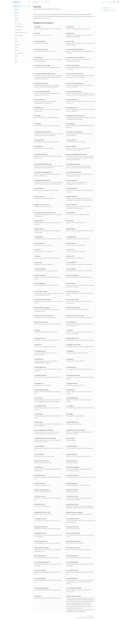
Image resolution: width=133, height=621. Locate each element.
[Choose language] (114, 2)
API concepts (78, 16)
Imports (17, 41)
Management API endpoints (43, 23)
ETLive (16, 47)
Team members (18, 53)
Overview (16, 6)
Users (16, 59)
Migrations (17, 44)
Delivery (17, 56)
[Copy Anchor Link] (55, 23)
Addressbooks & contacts (21, 32)
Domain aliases (18, 24)
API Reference (110, 2)
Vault (16, 38)
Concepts (16, 9)
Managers (17, 50)
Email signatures (19, 35)
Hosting (16, 18)
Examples (16, 12)
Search (42, 2)
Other (16, 62)
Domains (17, 21)
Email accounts (18, 27)
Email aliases (18, 29)
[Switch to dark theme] (118, 2)
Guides (103, 2)
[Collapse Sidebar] (29, 2)
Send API (16, 15)
